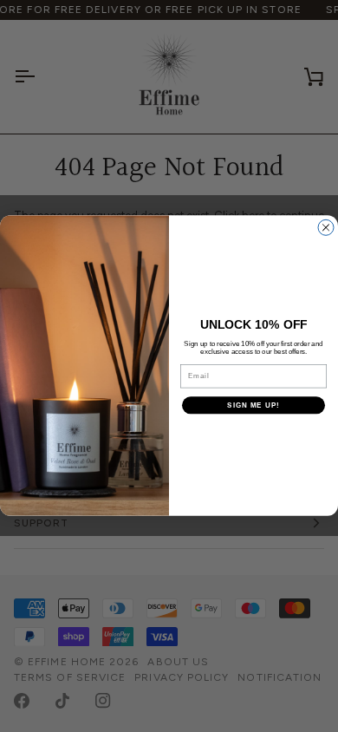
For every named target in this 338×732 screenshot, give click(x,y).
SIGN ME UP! (253, 405)
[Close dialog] (326, 228)
